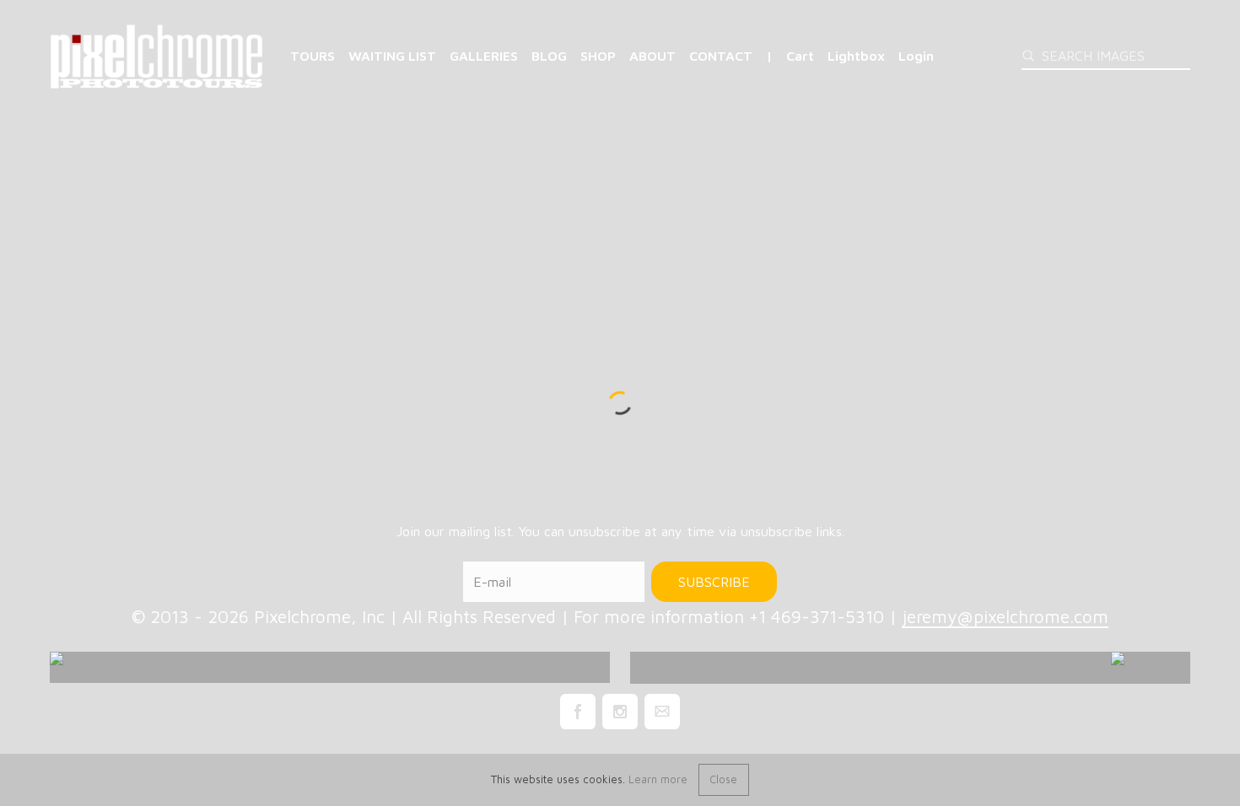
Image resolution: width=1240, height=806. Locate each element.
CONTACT (720, 55)
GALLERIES (484, 55)
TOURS (312, 55)
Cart (800, 55)
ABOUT (652, 55)
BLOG (549, 55)
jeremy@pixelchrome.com (1005, 616)
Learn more (657, 779)
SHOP (598, 55)
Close (723, 779)
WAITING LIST (392, 55)
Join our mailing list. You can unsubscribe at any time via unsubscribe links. (620, 531)
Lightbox (856, 55)
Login (916, 55)
